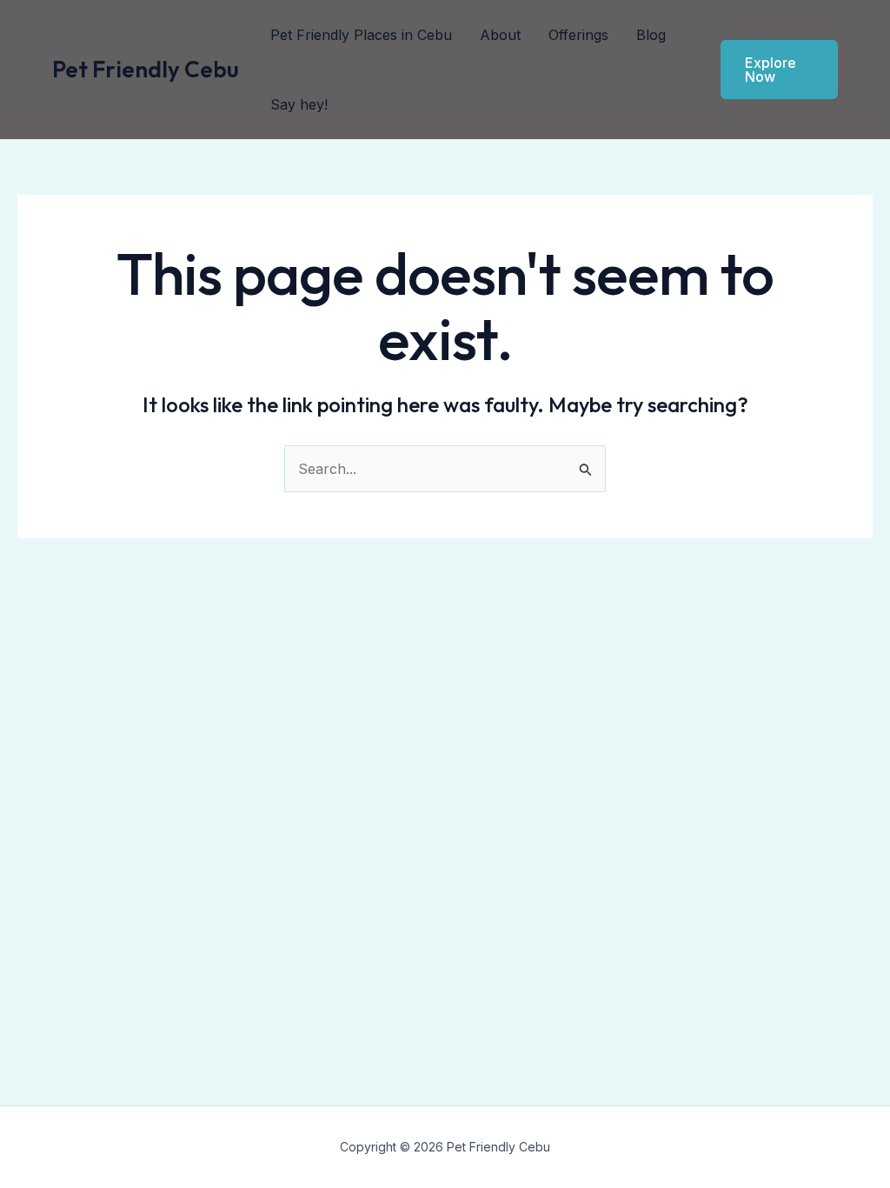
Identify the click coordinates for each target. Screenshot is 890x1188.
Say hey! (299, 104)
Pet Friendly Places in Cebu (361, 34)
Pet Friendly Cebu (145, 69)
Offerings (578, 34)
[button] (779, 69)
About (500, 34)
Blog (651, 34)
